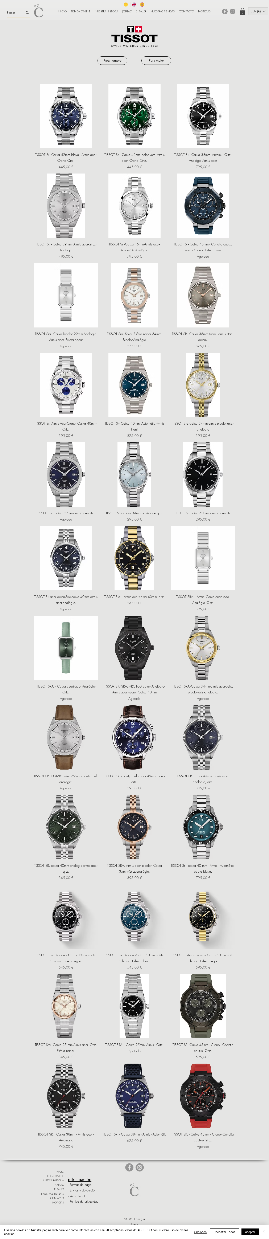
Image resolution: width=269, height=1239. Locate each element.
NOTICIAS (58, 1202)
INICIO (60, 1171)
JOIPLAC (59, 1185)
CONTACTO (57, 1198)
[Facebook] (225, 11)
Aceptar (250, 1232)
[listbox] (258, 11)
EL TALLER (59, 1189)
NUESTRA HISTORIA (53, 1180)
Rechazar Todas (224, 1232)
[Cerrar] (263, 1232)
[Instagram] (232, 11)
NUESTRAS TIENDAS (52, 1193)
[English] (135, 4)
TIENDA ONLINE (55, 1176)
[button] (242, 11)
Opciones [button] (200, 1232)
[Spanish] (143, 4)
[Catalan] (127, 4)
